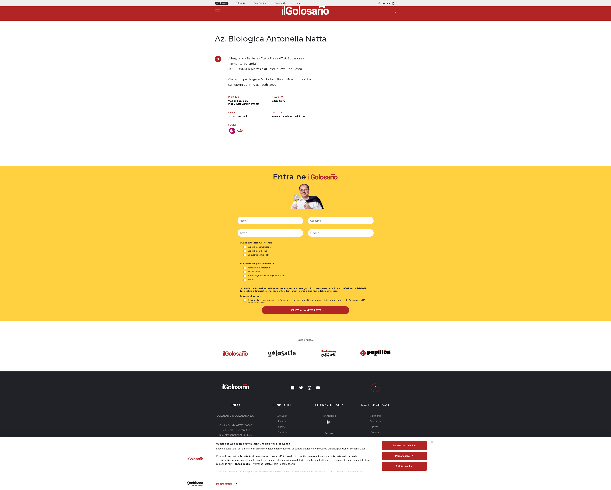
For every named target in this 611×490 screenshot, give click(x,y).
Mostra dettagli (224, 483)
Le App (299, 3)
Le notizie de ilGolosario (259, 247)
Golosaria (240, 3)
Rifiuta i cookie (404, 466)
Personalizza (402, 456)
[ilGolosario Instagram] (393, 3)
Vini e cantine (254, 271)
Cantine (219, 32)
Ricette (251, 279)
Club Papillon (281, 3)
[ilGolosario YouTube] (388, 3)
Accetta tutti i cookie (404, 445)
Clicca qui (235, 79)
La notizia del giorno (257, 251)
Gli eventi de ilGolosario (259, 255)
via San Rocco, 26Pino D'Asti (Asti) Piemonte (244, 102)
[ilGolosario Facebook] (379, 3)
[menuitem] (282, 415)
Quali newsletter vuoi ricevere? (256, 242)
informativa (286, 300)
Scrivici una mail (237, 116)
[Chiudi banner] (432, 442)
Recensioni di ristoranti (259, 267)
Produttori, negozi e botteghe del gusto (266, 275)
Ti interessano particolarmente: (257, 263)
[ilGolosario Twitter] (384, 3)
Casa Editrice (260, 3)
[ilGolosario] (305, 9)
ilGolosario (221, 3)
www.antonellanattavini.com (289, 116)
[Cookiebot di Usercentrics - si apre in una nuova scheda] (195, 483)
